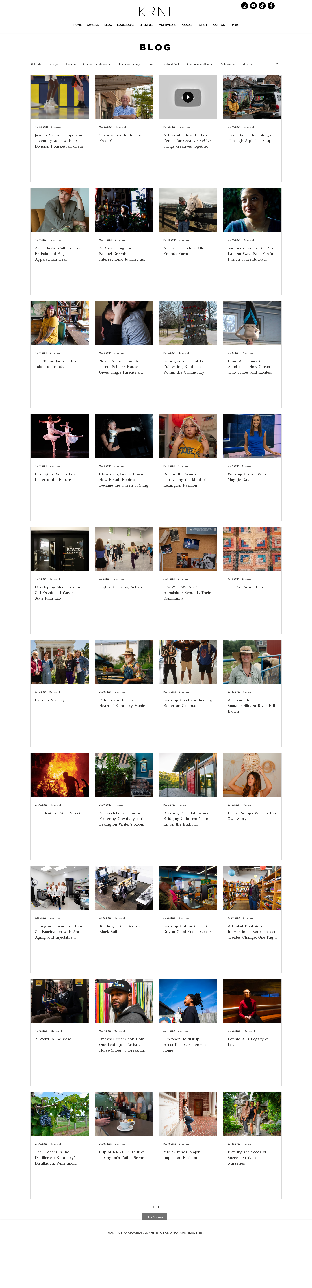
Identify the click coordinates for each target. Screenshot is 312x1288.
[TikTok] (262, 5)
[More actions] (84, 127)
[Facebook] (271, 5)
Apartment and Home (200, 64)
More (245, 64)
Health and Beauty (129, 64)
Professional (227, 64)
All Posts (35, 64)
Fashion (71, 64)
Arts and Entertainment (97, 64)
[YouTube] (253, 5)
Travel (150, 64)
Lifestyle (54, 64)
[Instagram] (244, 5)
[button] (277, 65)
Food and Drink (170, 64)
